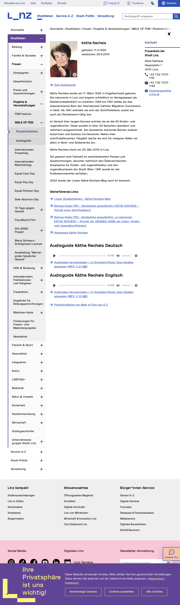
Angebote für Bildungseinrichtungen (28, 302)
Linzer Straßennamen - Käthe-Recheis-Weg (82, 199)
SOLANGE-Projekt (22, 230)
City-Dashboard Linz (75, 524)
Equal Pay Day (24, 182)
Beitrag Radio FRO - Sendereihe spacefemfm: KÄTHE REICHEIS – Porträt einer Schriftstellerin (96, 208)
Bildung (17, 47)
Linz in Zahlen (16, 501)
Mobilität (18, 388)
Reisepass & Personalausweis (137, 513)
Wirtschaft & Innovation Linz (80, 519)
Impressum (72, 582)
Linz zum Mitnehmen (76, 513)
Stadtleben (45, 16)
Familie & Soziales (24, 55)
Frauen (16, 64)
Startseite (17, 29)
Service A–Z (127, 495)
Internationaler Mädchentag (24, 163)
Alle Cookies (154, 592)
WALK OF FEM (24, 122)
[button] (75, 75)
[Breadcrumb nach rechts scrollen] (169, 34)
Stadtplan (46, 3)
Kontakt (61, 3)
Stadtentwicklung (23, 414)
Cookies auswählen (121, 592)
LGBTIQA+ (18, 379)
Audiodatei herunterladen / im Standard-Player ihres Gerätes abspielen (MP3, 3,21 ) (93, 264)
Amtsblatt (70, 501)
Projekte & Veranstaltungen (24, 104)
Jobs (33, 3)
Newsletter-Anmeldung (137, 551)
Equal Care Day (25, 173)
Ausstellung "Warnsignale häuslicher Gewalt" (28, 256)
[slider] (82, 255)
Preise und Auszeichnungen (24, 92)
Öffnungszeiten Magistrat (78, 495)
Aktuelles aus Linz (14, 3)
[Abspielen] (54, 256)
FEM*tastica (23, 114)
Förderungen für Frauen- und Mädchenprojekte (24, 324)
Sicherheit (18, 405)
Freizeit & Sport (22, 345)
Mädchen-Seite (23, 312)
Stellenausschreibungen (21, 495)
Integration (19, 362)
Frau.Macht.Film (25, 220)
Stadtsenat (14, 513)
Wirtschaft (19, 422)
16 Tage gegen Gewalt (24, 210)
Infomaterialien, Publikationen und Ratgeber (23, 280)
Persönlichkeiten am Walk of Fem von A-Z (81, 304)
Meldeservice (127, 519)
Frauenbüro (20, 292)
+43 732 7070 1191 (158, 76)
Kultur (16, 371)
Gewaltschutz (22, 81)
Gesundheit (19, 353)
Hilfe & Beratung (24, 268)
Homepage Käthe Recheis (71, 232)
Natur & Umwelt (22, 396)
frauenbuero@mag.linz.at (160, 92)
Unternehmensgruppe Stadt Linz (24, 441)
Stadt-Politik (85, 16)
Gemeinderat (15, 507)
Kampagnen (21, 72)
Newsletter (20, 336)
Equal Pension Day (27, 190)
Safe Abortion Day (27, 199)
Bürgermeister (16, 519)
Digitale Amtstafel (74, 507)
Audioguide (23, 140)
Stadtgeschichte (23, 431)
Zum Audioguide (65, 85)
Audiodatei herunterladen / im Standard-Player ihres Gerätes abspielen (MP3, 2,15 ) (93, 294)
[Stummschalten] (118, 256)
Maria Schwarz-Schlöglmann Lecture (28, 242)
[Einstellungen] (136, 256)
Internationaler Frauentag (24, 151)
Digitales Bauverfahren (133, 524)
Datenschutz (156, 578)
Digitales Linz (74, 551)
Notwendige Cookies (83, 592)
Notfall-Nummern (130, 530)
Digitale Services (129, 501)
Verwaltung (105, 16)
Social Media (17, 551)
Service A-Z (64, 16)
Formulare (125, 507)
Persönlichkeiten (31, 131)
